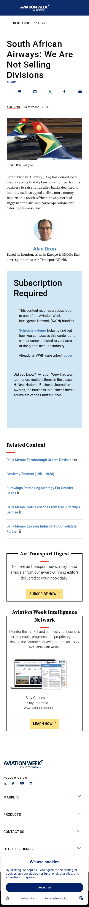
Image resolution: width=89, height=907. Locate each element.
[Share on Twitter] (50, 92)
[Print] (80, 92)
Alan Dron (13, 107)
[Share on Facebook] (65, 92)
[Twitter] (5, 784)
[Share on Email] (20, 92)
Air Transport (35, 22)
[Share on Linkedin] (35, 92)
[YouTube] (22, 784)
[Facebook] (13, 784)
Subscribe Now (42, 594)
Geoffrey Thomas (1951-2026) (30, 474)
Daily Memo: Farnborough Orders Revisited (39, 460)
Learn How (42, 724)
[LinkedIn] (30, 784)
